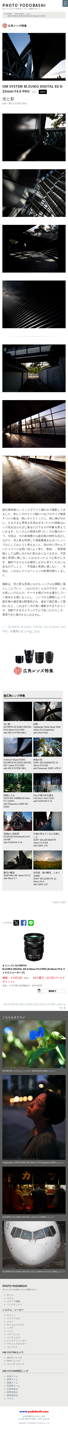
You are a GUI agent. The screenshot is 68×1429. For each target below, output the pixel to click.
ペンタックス (13, 1337)
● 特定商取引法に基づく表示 (34, 1416)
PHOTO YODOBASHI (24, 5)
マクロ (10, 1398)
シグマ (10, 1328)
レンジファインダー (17, 1340)
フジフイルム (13, 1318)
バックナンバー (14, 1304)
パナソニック (13, 1334)
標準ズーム (12, 1379)
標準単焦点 (12, 1392)
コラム (10, 1298)
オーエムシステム (16, 1324)
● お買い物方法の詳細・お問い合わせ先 (34, 1419)
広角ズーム (12, 1376)
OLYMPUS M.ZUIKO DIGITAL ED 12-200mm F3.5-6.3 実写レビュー (33, 1272)
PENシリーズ (13, 1361)
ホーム (10, 1295)
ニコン (10, 1321)
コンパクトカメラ (16, 1364)
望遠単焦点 (12, 1395)
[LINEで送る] (31, 923)
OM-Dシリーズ (14, 1357)
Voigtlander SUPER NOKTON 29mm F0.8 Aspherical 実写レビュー (33, 1163)
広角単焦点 (12, 1389)
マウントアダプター (17, 1343)
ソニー (10, 1331)
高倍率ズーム (13, 1385)
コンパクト (12, 1347)
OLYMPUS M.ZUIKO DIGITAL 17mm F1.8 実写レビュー (28, 1217)
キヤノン (11, 1315)
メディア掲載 (13, 1301)
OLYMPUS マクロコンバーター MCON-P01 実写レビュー (29, 1071)
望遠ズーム (12, 1382)
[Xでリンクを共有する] (16, 923)
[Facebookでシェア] (23, 923)
